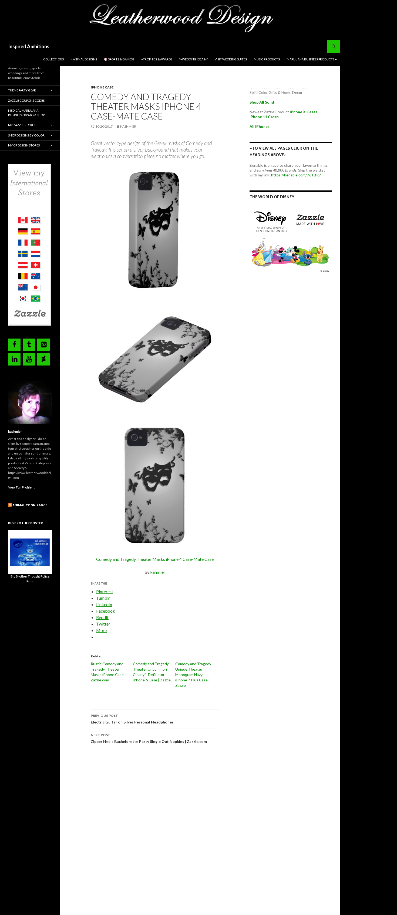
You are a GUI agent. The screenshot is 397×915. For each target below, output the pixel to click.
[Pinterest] (43, 345)
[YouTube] (29, 359)
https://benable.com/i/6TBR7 (296, 175)
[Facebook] (14, 345)
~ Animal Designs (84, 59)
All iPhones (260, 126)
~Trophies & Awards (156, 59)
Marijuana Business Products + (312, 59)
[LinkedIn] (14, 359)
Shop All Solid (262, 102)
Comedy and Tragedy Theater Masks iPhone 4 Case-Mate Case (155, 559)
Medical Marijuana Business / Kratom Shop (26, 113)
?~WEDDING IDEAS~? (193, 59)
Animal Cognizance (29, 505)
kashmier (128, 126)
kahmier (157, 572)
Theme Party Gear (22, 90)
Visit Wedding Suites (231, 59)
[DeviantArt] (43, 359)
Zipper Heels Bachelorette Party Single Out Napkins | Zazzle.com (149, 738)
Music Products (267, 59)
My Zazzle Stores (21, 125)
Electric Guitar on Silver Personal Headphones (132, 718)
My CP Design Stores (24, 145)
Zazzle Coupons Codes (26, 100)
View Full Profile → (21, 487)
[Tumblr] (29, 345)
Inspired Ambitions (28, 46)
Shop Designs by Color (26, 135)
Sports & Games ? (120, 59)
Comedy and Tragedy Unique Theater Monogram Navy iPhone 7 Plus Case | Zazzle (193, 674)
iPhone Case (102, 87)
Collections (53, 59)
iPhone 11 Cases (264, 116)
